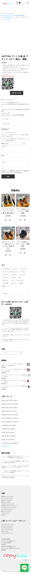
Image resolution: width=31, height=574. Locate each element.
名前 (3, 155)
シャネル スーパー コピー (9, 425)
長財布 (3, 286)
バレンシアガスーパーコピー (9, 418)
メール (3, 162)
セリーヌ (3, 529)
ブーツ (11, 17)
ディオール (4, 527)
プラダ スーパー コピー (8, 429)
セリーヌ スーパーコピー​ (8, 436)
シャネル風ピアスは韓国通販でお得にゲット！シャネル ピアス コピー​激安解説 (15, 471)
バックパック (5, 277)
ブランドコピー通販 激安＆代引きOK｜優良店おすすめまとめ (15, 104)
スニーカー (22, 271)
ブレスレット (5, 280)
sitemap (3, 514)
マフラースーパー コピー (7, 503)
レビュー (4, 146)
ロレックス (4, 524)
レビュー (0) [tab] (6, 123)
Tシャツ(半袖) (5, 268)
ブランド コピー (5, 513)
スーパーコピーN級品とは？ (8, 540)
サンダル (4, 271)
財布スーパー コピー (6, 500)
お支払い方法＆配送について (8, 546)
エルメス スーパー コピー (9, 411)
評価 (3, 143)
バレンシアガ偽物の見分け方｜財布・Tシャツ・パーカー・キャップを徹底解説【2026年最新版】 (15, 457)
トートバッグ (5, 274)
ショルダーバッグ (13, 271)
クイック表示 (10, 220)
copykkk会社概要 (5, 539)
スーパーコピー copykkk (7, 13)
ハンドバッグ (22, 274)
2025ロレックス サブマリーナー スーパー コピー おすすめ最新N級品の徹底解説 (15, 476)
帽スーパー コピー (6, 511)
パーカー (13, 277)
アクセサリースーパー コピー (8, 507)
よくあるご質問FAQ (6, 542)
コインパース (23, 268)
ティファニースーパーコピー (9, 443)
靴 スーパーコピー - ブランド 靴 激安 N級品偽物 (12, 15)
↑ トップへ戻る (23, 560)
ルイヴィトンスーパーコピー (9, 404)
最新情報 (3, 550)
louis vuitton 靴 (10, 102)
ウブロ (7, 531)
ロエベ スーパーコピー (8, 439)
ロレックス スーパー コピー (9, 400)
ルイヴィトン (10, 524)
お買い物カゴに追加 (16, 93)
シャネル (9, 527)
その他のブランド (5, 446)
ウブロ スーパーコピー (8, 432)
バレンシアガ (4, 533)
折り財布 (21, 283)
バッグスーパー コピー (7, 498)
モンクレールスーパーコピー (9, 421)
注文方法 (3, 544)
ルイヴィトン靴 (5, 17)
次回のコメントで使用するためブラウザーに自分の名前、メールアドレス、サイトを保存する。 (15, 171)
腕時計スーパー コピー (7, 496)
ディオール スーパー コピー (9, 407)
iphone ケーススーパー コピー (9, 505)
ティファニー (9, 529)
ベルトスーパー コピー (7, 509)
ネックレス (13, 274)
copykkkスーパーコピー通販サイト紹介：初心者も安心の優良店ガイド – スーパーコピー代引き (15, 466)
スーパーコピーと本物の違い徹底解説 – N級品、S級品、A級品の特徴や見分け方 (14, 461)
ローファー (13, 283)
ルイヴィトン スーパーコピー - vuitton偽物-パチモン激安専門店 (15, 110)
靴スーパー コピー (6, 502)
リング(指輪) (5, 283)
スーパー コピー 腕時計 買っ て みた (10, 548)
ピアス (19, 277)
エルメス (3, 526)
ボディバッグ (20, 280)
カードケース (14, 268)
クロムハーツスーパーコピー (9, 414)
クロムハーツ (9, 526)
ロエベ (3, 531)
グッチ (10, 533)
